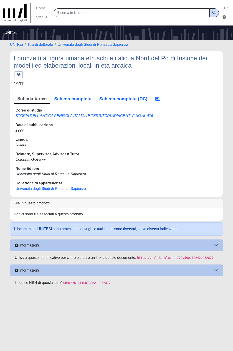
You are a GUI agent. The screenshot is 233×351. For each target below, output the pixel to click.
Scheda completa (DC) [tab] (123, 98)
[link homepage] (16, 13)
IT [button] (224, 8)
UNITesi (16, 44)
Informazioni (28, 245)
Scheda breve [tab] (32, 98)
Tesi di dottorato (40, 44)
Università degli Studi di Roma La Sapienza (93, 44)
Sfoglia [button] (41, 17)
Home (41, 8)
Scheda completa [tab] (72, 98)
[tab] (157, 99)
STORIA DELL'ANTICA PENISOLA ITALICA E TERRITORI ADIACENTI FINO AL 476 (84, 116)
